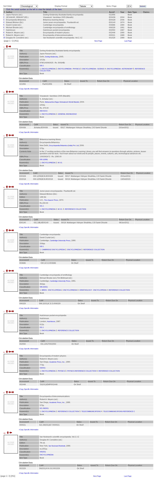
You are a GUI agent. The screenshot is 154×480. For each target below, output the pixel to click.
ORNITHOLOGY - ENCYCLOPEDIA (92, 290)
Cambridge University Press (60, 240)
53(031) (42, 368)
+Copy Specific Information (28, 89)
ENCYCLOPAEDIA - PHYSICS (69, 69)
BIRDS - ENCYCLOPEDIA (51, 290)
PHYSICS (61, 371)
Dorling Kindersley (51, 57)
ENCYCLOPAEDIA (48, 69)
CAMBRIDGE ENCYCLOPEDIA (53, 249)
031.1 (42, 206)
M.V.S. (60, 163)
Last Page (128, 41)
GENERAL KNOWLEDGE (67, 114)
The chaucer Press (51, 200)
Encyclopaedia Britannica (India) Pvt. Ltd (64, 145)
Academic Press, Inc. (57, 362)
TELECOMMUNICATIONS (91, 411)
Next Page (98, 41)
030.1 (42, 65)
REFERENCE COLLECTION (75, 209)
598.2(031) (44, 287)
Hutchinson (51, 321)
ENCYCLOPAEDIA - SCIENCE (93, 69)
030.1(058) (44, 159)
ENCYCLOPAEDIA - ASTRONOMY (119, 69)
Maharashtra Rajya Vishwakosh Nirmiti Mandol (62, 102)
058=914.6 (43, 111)
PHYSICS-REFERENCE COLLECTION (81, 371)
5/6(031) (43, 452)
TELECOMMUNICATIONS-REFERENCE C (119, 411)
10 (4, 38)
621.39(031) (44, 408)
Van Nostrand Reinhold (56, 446)
